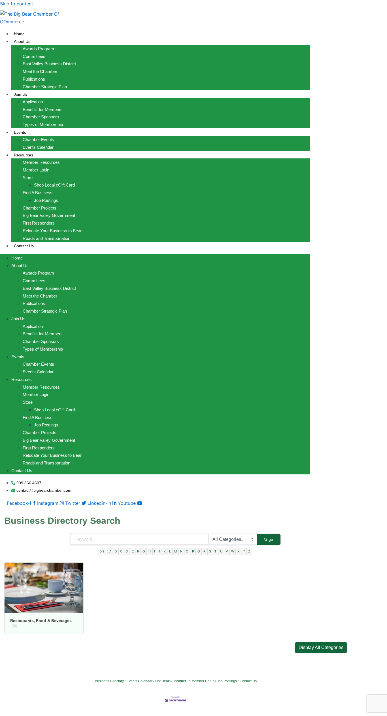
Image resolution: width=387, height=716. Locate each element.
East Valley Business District (49, 63)
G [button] (144, 551)
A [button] (110, 551)
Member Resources (41, 162)
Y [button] (244, 551)
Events (20, 132)
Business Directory (109, 681)
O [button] (187, 551)
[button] (321, 647)
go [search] (271, 539)
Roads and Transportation (46, 238)
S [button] (210, 551)
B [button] (116, 551)
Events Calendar (38, 147)
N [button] (181, 551)
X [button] (238, 551)
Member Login (36, 170)
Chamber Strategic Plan (45, 86)
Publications (34, 79)
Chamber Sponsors (41, 116)
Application (33, 101)
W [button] (232, 551)
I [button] (154, 551)
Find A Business (37, 192)
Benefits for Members (43, 109)
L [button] (170, 551)
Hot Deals (163, 681)
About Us (22, 41)
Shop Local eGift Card (54, 185)
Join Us (20, 94)
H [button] (149, 551)
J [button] (159, 551)
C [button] (121, 551)
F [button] (138, 551)
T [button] (215, 551)
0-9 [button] (102, 551)
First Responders (39, 223)
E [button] (133, 551)
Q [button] (198, 551)
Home (19, 34)
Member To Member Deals (193, 681)
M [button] (175, 551)
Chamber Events (38, 139)
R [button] (204, 551)
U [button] (221, 551)
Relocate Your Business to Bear (52, 230)
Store (28, 177)
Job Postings (46, 200)
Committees (34, 56)
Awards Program (38, 48)
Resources (23, 155)
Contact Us (24, 246)
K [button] (165, 551)
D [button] (127, 551)
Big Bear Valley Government (49, 215)
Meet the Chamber (40, 71)
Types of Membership (43, 124)
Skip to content (16, 4)
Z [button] (249, 551)
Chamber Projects (39, 208)
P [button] (193, 551)
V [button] (227, 551)
